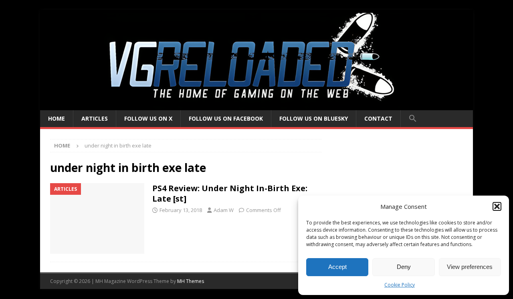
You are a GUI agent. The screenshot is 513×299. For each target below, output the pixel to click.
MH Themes (190, 281)
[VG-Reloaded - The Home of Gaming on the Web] (256, 105)
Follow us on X (148, 118)
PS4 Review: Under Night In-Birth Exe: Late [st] (229, 193)
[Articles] (97, 218)
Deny (404, 266)
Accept (337, 266)
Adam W (224, 210)
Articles (94, 118)
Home (56, 118)
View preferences (470, 266)
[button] (497, 206)
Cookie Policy (399, 284)
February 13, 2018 (181, 210)
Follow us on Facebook (226, 118)
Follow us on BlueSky (313, 118)
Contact (378, 118)
